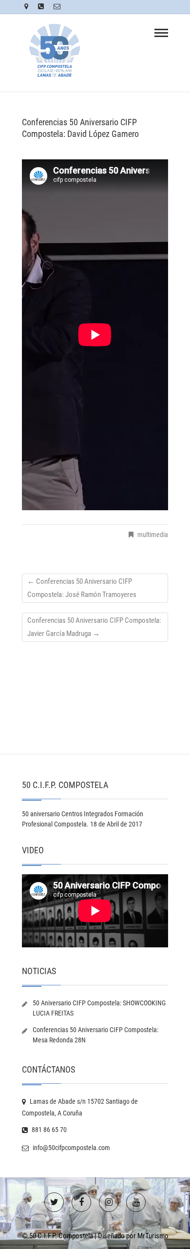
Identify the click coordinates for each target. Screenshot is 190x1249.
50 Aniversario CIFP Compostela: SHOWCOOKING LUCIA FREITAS (99, 1008)
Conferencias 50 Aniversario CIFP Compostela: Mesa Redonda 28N (95, 1035)
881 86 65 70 (48, 1130)
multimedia (152, 534)
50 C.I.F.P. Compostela (61, 1235)
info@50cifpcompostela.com (70, 1148)
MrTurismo (153, 1235)
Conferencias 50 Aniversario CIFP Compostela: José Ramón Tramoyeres (81, 588)
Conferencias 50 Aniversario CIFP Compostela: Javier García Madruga (94, 627)
